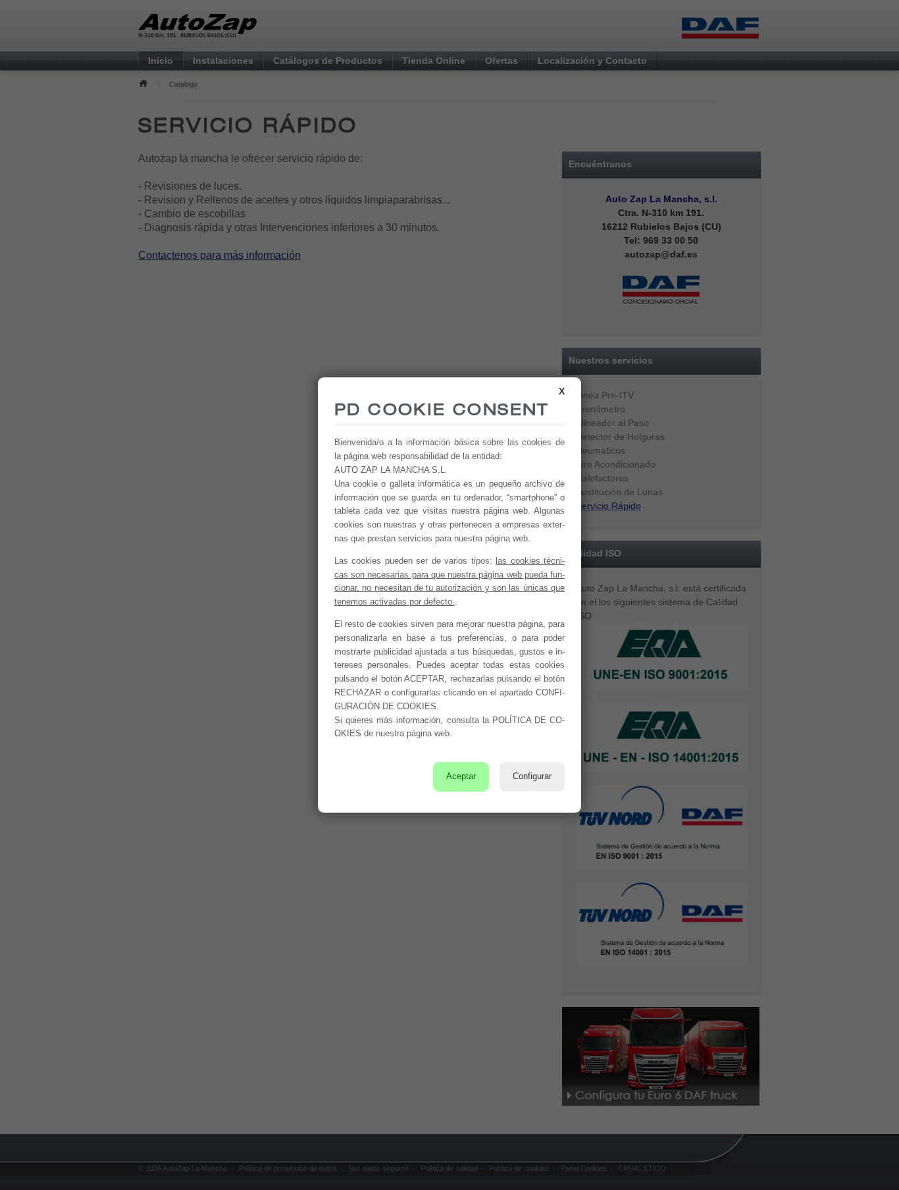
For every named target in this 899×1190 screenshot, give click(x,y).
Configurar (532, 776)
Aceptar (461, 776)
